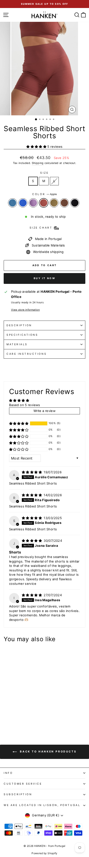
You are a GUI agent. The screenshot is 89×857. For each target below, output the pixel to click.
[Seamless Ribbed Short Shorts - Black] (6, 718)
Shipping (38, 163)
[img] (32, 472)
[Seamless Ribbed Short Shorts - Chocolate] (31, 714)
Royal (23, 203)
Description (19, 325)
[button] (36, 147)
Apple (43, 203)
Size (44, 172)
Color (44, 194)
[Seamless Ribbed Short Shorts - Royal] (11, 714)
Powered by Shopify (44, 853)
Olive (54, 203)
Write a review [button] (44, 411)
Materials (17, 344)
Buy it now (44, 278)
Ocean (12, 203)
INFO (8, 772)
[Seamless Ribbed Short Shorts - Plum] (16, 714)
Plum (33, 203)
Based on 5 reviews (24, 405)
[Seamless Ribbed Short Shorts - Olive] (26, 714)
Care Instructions (26, 353)
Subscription (18, 794)
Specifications (22, 334)
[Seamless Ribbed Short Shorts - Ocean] (6, 714)
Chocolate (64, 203)
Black (74, 203)
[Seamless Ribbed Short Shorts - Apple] (21, 714)
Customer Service (23, 783)
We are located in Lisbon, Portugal (42, 805)
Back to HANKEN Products (47, 751)
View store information (25, 309)
